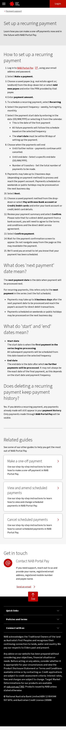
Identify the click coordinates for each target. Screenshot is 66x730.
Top (33, 598)
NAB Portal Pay (25, 68)
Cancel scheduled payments (27, 519)
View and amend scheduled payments (27, 490)
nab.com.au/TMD (15, 686)
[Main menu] (4, 4)
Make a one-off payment (24, 461)
